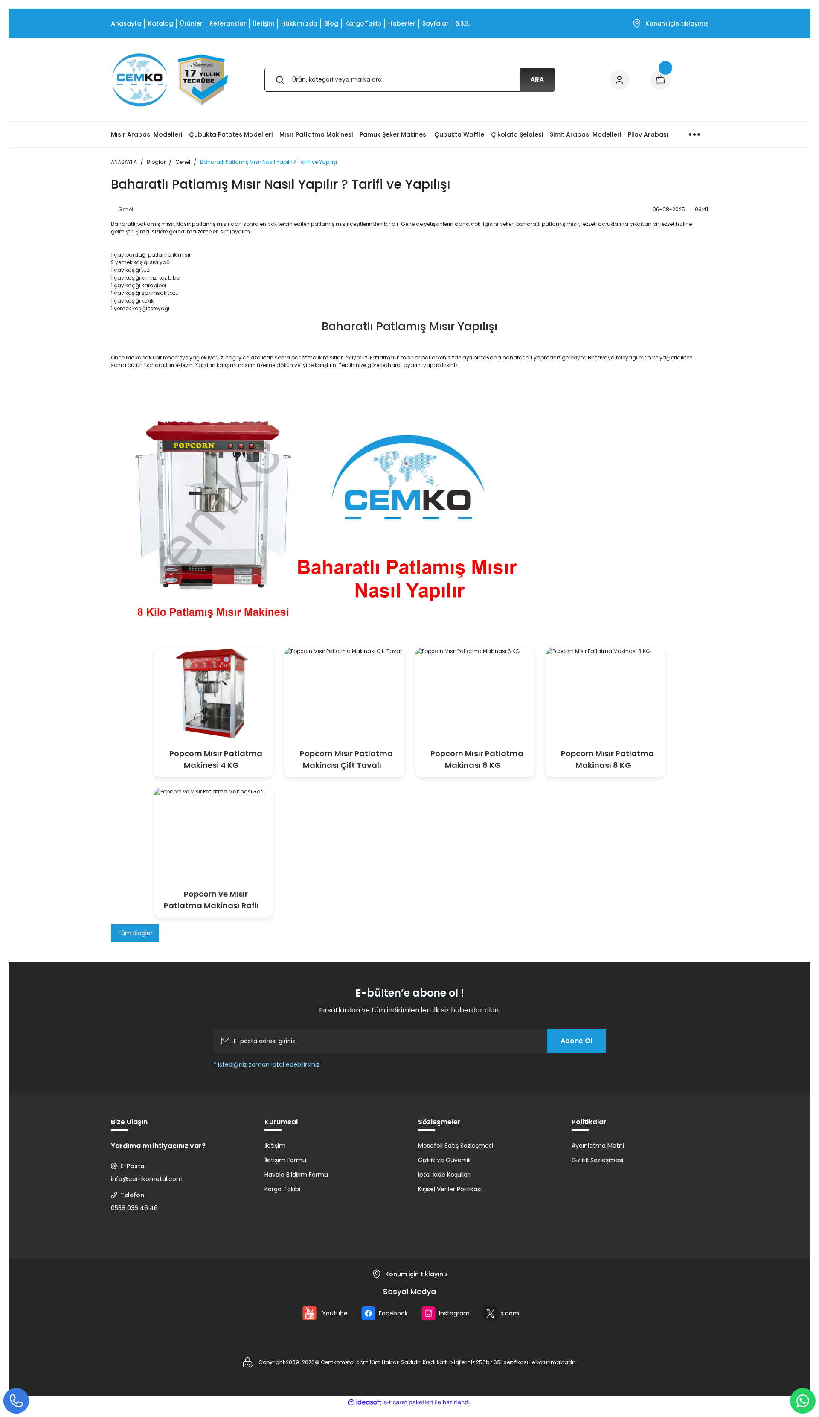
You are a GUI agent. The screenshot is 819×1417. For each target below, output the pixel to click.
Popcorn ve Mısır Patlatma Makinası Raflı (211, 900)
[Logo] (170, 80)
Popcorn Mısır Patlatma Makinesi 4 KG (215, 759)
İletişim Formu (285, 1160)
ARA (537, 80)
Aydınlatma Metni (598, 1145)
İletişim (274, 1145)
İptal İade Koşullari (444, 1174)
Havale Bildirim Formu (296, 1174)
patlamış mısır (155, 223)
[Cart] (660, 80)
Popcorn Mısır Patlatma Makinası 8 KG (607, 759)
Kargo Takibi (282, 1189)
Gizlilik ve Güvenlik (444, 1160)
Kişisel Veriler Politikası (450, 1189)
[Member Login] (619, 80)
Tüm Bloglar (135, 933)
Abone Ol (576, 1041)
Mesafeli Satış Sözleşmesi (455, 1145)
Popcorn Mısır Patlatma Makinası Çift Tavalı (346, 759)
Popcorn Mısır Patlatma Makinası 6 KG (476, 759)
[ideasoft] (365, 1402)
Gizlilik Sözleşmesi (597, 1160)
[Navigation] (694, 134)
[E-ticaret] (408, 1402)
